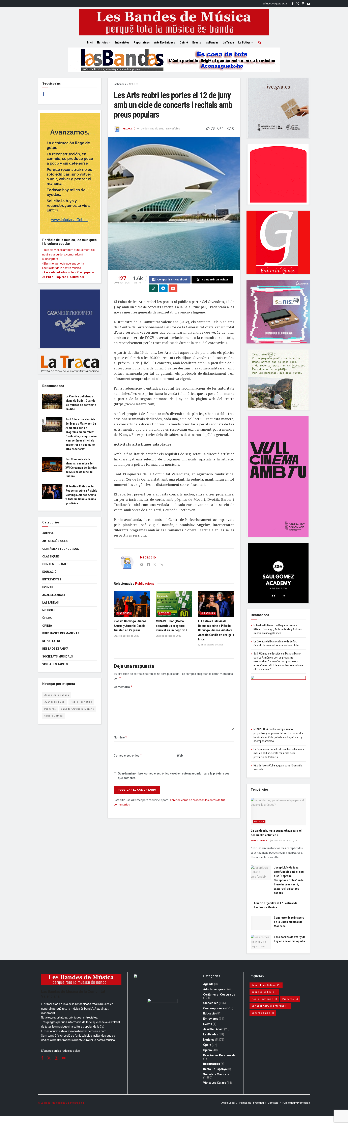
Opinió (183, 42)
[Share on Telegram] (163, 288)
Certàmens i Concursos (60, 548)
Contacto (273, 1102)
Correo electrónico (128, 755)
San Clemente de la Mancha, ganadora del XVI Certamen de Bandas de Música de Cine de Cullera (81, 467)
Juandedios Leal (54, 702)
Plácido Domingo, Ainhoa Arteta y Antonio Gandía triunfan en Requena (130, 625)
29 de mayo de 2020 (152, 128)
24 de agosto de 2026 (127, 636)
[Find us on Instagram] (303, 3)
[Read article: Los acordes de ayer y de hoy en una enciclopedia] (261, 942)
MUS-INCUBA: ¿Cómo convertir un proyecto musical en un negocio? (171, 625)
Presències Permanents (60, 633)
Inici (90, 42)
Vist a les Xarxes (55, 664)
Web (180, 755)
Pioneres (50, 709)
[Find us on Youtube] (308, 3)
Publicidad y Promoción (296, 1102)
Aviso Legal (228, 1102)
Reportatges (142, 42)
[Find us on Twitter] (297, 3)
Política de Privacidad (251, 1102)
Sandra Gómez (53, 715)
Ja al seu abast (54, 595)
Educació (49, 571)
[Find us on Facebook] (292, 3)
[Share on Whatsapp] (153, 288)
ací (82, 277)
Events (196, 42)
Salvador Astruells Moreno (77, 709)
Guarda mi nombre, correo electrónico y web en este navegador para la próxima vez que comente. (173, 776)
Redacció (128, 128)
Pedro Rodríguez (81, 702)
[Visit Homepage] (174, 22)
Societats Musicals (57, 656)
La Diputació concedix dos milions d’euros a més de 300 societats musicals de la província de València (279, 753)
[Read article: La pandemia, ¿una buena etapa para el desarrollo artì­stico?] (278, 812)
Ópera (47, 617)
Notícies (102, 42)
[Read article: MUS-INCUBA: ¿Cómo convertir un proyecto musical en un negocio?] (174, 604)
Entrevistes (122, 42)
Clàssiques (124, 613)
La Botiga (244, 42)
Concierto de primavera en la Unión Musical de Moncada (289, 922)
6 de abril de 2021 (281, 840)
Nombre (120, 737)
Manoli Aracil (259, 840)
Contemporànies (55, 564)
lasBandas (211, 42)
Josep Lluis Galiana (56, 695)
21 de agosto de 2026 (211, 644)
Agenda (48, 533)
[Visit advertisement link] (174, 63)
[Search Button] (259, 42)
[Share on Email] (173, 288)
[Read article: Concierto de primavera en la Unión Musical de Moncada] (261, 923)
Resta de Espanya (55, 648)
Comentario (123, 687)
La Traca (228, 42)
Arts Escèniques (164, 42)
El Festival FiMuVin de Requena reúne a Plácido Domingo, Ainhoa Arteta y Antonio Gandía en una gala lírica (216, 630)
